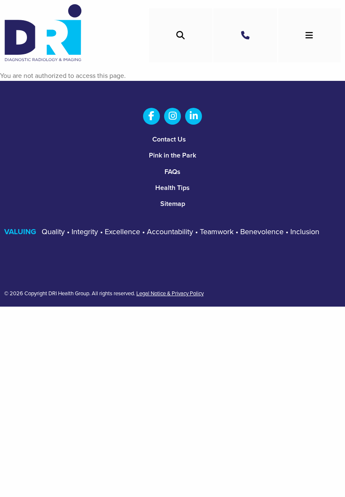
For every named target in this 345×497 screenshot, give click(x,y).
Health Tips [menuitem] (172, 188)
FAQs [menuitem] (172, 172)
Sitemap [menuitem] (172, 204)
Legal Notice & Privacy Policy (170, 294)
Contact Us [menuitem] (169, 139)
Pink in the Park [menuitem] (172, 155)
